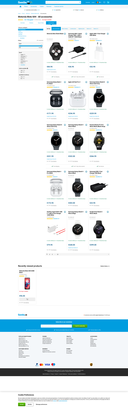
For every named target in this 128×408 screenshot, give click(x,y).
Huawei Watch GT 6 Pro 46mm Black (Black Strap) (97, 125)
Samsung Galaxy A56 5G (24, 342)
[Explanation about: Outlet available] (27, 68)
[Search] (80, 2)
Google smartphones (47, 343)
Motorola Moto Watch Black (55, 33)
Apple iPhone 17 (22, 338)
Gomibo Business (46, 350)
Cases (91, 338)
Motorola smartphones (47, 342)
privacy (54, 400)
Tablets (42, 6)
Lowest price (73, 28)
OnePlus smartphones (47, 340)
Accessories (34, 6)
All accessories (43, 13)
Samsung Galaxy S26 (23, 340)
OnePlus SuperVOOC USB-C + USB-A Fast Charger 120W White (55, 213)
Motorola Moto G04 (35, 13)
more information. (77, 371)
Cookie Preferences (63, 374)
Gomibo (68, 348)
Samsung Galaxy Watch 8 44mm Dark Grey (97, 82)
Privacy (52, 374)
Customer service (58, 6)
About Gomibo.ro (46, 374)
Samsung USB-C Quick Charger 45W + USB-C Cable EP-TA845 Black (75, 35)
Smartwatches (93, 344)
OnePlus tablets (69, 343)
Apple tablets (69, 338)
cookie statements (63, 400)
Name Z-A (96, 28)
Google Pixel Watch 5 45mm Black (96, 212)
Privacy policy (69, 353)
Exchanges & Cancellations (24, 355)
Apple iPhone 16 (22, 339)
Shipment (21, 354)
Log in (93, 2)
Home (19, 13)
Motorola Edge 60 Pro (23, 344)
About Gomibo (69, 350)
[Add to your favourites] (65, 34)
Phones (45, 336)
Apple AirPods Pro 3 (74, 82)
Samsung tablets (69, 339)
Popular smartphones (25, 336)
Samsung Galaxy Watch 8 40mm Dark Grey (54, 125)
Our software (68, 351)
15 (57, 254)
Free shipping (53, 71)
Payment (20, 350)
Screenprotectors (93, 339)
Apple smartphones (46, 338)
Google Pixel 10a (22, 343)
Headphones (92, 343)
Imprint (56, 374)
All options (22, 38)
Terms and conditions (72, 374)
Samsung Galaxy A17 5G (24, 346)
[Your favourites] (104, 2)
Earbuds (92, 342)
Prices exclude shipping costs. (78, 370)
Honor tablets (69, 342)
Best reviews (65, 28)
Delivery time (21, 353)
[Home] (20, 6)
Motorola (28, 13)
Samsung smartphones (47, 339)
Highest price (81, 28)
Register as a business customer (49, 351)
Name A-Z (89, 28)
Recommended (56, 28)
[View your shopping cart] (108, 2)
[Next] (108, 254)
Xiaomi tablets (69, 340)
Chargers (92, 340)
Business (49, 6)
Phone (26, 6)
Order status (21, 351)
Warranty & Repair (22, 357)
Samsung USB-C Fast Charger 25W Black (96, 172)
